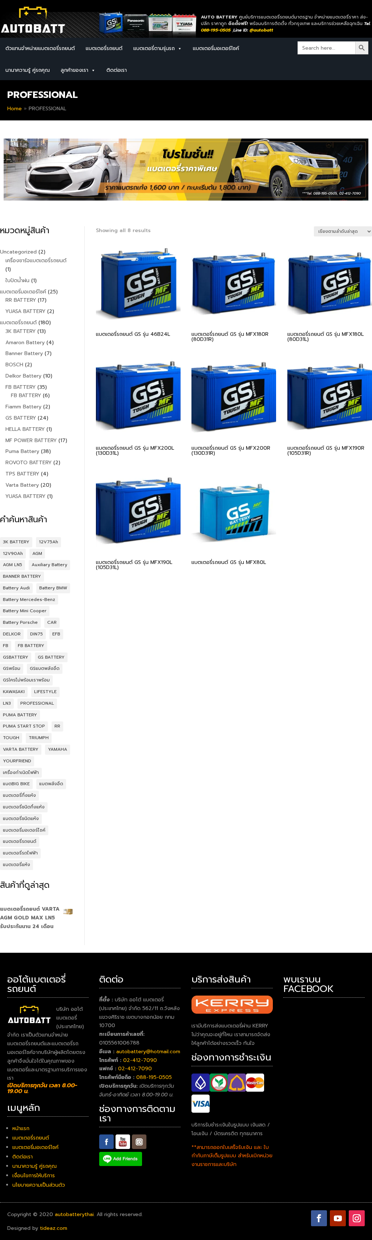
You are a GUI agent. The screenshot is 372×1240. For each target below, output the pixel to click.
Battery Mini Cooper (24, 610)
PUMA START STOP (24, 726)
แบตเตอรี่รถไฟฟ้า (20, 853)
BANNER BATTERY (22, 576)
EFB (56, 634)
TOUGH (11, 737)
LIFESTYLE (45, 691)
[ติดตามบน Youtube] (338, 1218)
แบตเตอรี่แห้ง (16, 864)
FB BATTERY (31, 645)
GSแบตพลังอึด (45, 668)
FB (5, 645)
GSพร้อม (11, 668)
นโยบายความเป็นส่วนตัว (38, 1185)
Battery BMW (53, 588)
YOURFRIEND (17, 761)
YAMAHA (57, 749)
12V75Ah (48, 542)
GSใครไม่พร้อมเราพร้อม (26, 680)
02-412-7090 (140, 1060)
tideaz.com (53, 1228)
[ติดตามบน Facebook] (319, 1218)
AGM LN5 (12, 564)
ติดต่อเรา (116, 70)
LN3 (7, 703)
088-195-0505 (154, 1077)
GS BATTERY (51, 657)
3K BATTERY (16, 542)
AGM (37, 553)
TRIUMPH (39, 737)
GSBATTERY (15, 657)
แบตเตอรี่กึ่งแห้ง (19, 795)
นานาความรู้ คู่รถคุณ (27, 70)
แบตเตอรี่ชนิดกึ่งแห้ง (24, 807)
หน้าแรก (20, 1128)
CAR (52, 622)
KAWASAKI (14, 691)
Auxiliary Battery (49, 564)
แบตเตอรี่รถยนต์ (104, 48)
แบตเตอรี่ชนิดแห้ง (21, 818)
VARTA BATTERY (21, 749)
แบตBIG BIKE (16, 783)
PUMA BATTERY (20, 715)
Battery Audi (16, 588)
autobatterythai (74, 1214)
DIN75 (36, 634)
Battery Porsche (20, 622)
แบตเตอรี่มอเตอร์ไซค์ (216, 48)
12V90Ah (13, 553)
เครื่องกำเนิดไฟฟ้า (21, 772)
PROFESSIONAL (37, 703)
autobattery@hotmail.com (148, 1051)
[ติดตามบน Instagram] (357, 1218)
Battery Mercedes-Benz (29, 599)
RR (57, 726)
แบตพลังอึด (51, 783)
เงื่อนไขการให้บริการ (33, 1175)
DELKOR (12, 634)
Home (14, 108)
